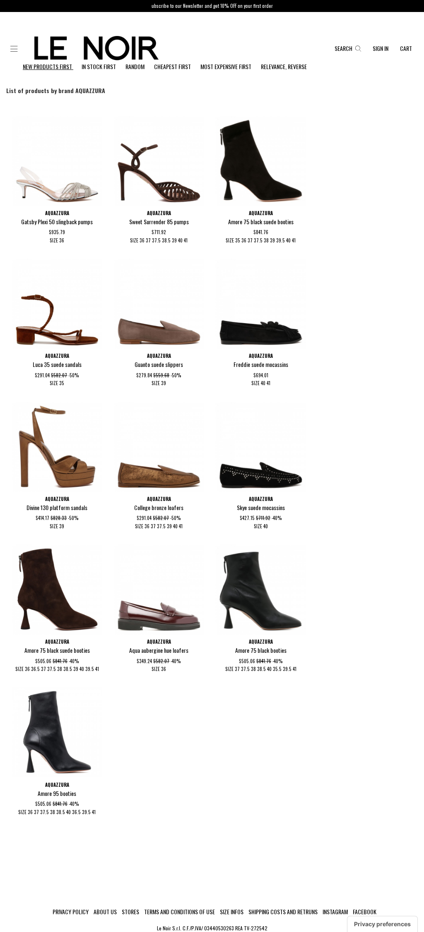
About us (105, 912)
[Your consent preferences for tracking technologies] (382, 924)
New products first (48, 66)
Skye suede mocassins (261, 507)
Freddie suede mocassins (261, 364)
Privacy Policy (71, 912)
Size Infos (231, 912)
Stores (130, 912)
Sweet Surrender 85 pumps (159, 221)
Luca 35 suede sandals (57, 364)
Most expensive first (226, 66)
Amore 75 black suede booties (261, 221)
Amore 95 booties (57, 793)
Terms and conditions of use (179, 912)
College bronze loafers (158, 507)
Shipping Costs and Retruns (283, 912)
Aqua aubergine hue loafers (158, 650)
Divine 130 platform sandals (56, 507)
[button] (14, 49)
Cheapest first (173, 66)
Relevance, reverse (284, 66)
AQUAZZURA (57, 213)
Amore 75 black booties (261, 650)
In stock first (99, 66)
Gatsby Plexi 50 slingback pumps (57, 221)
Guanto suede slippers (159, 364)
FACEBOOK (364, 912)
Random (135, 66)
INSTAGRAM (335, 912)
